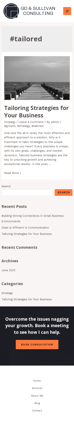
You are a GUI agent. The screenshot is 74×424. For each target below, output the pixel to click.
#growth (9, 126)
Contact (37, 410)
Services (37, 388)
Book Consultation (37, 344)
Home (37, 380)
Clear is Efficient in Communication (25, 227)
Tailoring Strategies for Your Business (27, 234)
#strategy (23, 126)
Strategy (7, 293)
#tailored (37, 126)
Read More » (12, 173)
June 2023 (8, 270)
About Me (37, 395)
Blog (37, 403)
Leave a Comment (31, 122)
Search (6, 186)
